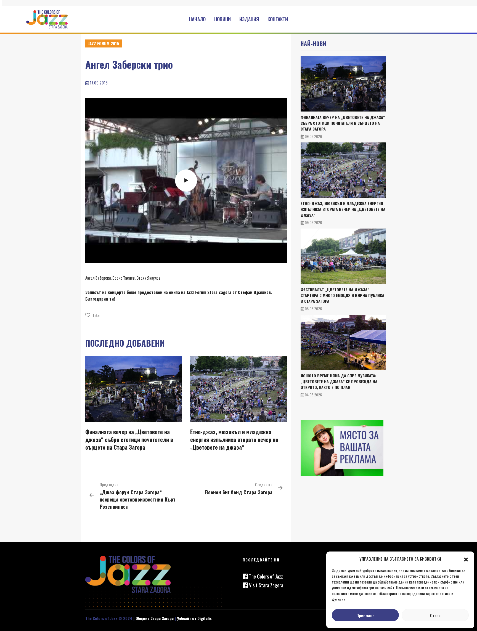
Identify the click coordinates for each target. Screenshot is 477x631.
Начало (197, 19)
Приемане (365, 615)
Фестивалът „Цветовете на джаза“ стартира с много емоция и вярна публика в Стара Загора (342, 295)
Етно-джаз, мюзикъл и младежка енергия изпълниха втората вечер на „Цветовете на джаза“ (234, 439)
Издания (249, 19)
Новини (222, 19)
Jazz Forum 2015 (103, 43)
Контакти (277, 19)
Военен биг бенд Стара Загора (238, 492)
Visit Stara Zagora (265, 585)
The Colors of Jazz (265, 576)
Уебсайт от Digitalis (194, 618)
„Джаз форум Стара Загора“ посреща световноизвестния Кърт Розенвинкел (138, 499)
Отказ (435, 615)
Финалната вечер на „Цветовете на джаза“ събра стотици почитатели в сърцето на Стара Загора (129, 439)
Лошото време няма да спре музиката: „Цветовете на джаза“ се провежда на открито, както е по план (339, 381)
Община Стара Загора (155, 618)
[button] (466, 558)
